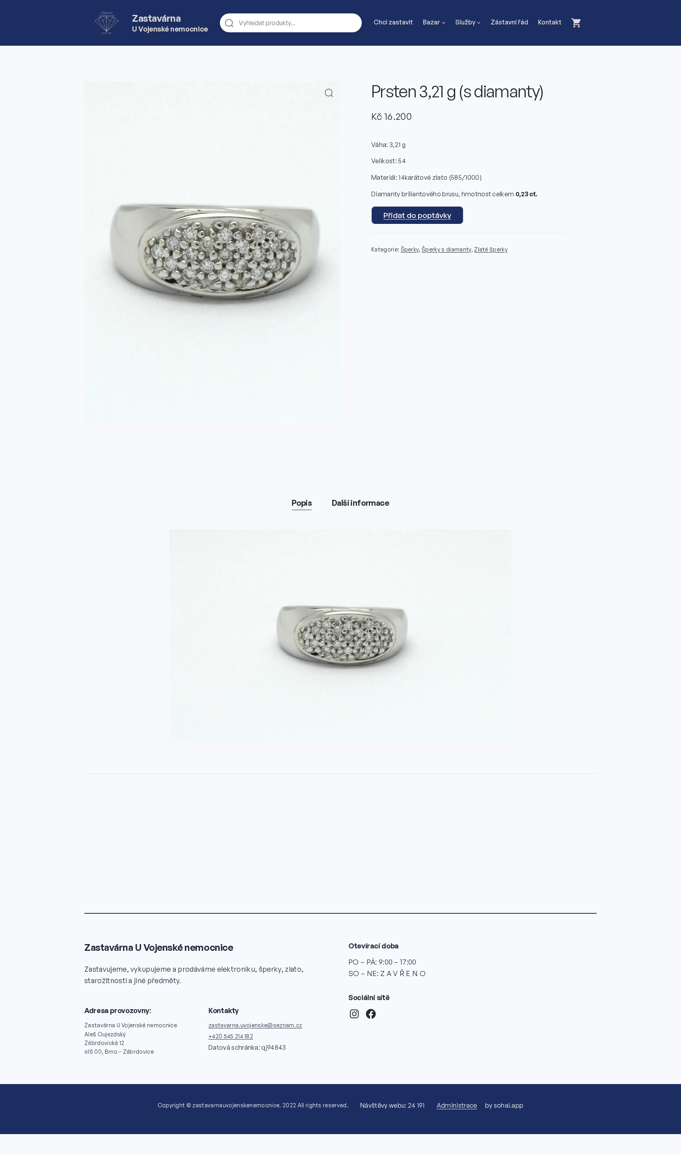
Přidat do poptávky (417, 215)
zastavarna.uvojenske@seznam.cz (255, 1025)
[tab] (302, 503)
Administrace (457, 1105)
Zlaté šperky (491, 249)
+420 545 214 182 (230, 1036)
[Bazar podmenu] (444, 22)
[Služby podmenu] (479, 22)
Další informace (360, 503)
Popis (302, 503)
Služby (465, 22)
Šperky (410, 249)
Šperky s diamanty (446, 249)
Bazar (431, 22)
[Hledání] (352, 22)
